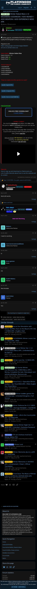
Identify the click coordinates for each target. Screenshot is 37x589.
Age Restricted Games (20, 332)
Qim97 (6, 477)
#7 (35, 285)
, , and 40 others (17, 180)
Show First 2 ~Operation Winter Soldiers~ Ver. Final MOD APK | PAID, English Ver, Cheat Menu (20, 383)
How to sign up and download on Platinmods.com (16, 171)
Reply (34, 199)
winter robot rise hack (7, 319)
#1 (35, 34)
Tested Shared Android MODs (24, 376)
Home (4, 542)
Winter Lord (18, 444)
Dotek (6, 446)
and (7, 202)
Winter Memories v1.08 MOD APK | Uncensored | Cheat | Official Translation (19, 464)
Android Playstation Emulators (25, 438)
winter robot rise (7, 317)
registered (14, 123)
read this (22, 133)
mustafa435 (8, 438)
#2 (35, 193)
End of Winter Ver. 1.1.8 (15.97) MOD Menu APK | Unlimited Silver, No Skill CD (19, 350)
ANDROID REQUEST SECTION (23, 446)
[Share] (33, 35)
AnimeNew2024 (9, 456)
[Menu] (2, 7)
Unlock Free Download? (18, 112)
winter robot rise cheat (18, 317)
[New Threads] (31, 7)
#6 (35, 268)
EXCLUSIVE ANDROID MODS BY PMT (26, 354)
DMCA (4, 558)
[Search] (35, 7)
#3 (35, 215)
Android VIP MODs (7, 544)
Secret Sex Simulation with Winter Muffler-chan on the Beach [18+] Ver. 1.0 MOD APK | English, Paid (20, 328)
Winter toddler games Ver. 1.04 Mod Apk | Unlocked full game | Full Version (19, 395)
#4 (35, 233)
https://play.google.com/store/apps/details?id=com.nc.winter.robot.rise (14, 46)
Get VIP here (22, 141)
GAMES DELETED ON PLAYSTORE (24, 409)
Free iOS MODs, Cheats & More (11, 550)
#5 (35, 250)
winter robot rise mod (19, 319)
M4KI (6, 332)
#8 (35, 303)
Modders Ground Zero (8, 553)
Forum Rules (6, 555)
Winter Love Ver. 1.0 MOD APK (23, 360)
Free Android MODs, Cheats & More (12, 547)
